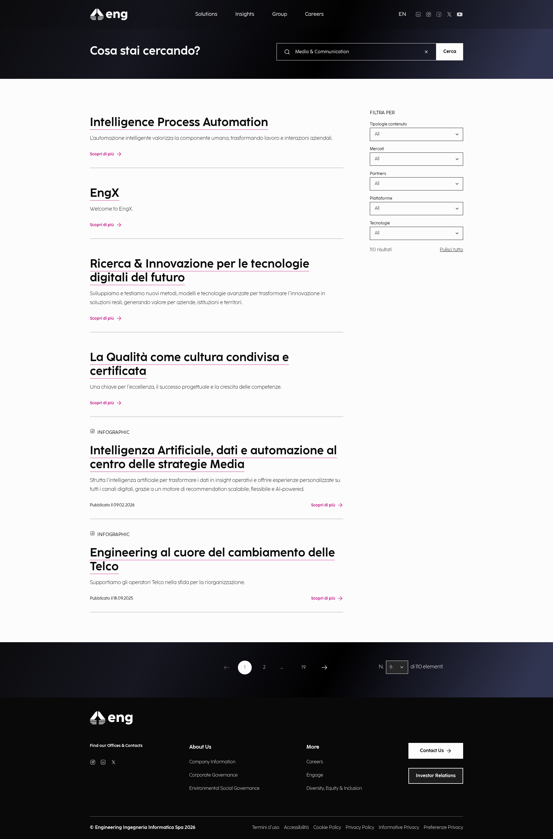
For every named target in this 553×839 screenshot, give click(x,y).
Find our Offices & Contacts (116, 745)
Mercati (377, 149)
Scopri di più (102, 154)
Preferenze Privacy (443, 827)
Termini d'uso (265, 827)
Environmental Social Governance (224, 788)
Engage (314, 775)
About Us (200, 747)
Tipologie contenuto (388, 124)
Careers (314, 762)
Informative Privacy (399, 827)
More (312, 747)
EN (402, 14)
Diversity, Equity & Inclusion (334, 788)
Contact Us (432, 751)
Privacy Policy (360, 827)
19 (304, 667)
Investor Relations (436, 776)
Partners (378, 173)
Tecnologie (380, 223)
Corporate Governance (213, 775)
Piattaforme (381, 198)
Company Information (212, 762)
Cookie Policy (327, 827)
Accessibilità (296, 827)
